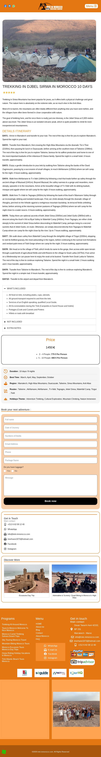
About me (40, 627)
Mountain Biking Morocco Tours (15, 644)
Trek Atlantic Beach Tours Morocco (13, 660)
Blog (38, 630)
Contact (39, 633)
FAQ (38, 639)
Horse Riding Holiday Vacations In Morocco (16, 654)
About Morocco (42, 636)
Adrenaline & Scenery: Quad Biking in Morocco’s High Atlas (26, 596)
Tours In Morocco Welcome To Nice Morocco (15, 629)
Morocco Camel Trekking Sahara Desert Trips (13, 635)
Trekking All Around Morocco (14, 624)
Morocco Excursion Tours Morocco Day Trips (13, 648)
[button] (5, 50)
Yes (8, 471)
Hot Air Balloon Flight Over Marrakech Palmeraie (74, 595)
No (16, 471)
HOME (39, 624)
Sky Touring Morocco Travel (14, 640)
